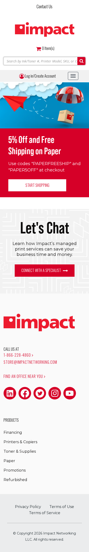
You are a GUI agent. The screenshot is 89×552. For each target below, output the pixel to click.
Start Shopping (37, 185)
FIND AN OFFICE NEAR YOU (24, 376)
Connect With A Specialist (41, 270)
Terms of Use (61, 506)
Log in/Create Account (40, 76)
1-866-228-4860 (18, 355)
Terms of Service (44, 513)
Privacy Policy (28, 506)
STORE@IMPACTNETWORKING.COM (30, 362)
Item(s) (48, 48)
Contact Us (44, 6)
